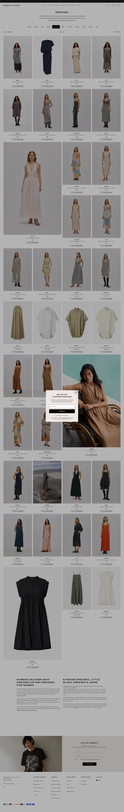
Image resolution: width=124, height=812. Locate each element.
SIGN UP (62, 411)
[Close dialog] (76, 392)
